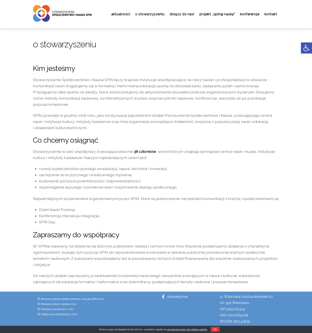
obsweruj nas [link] (177, 297)
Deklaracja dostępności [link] (55, 314)
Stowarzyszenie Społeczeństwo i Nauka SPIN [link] (69, 299)
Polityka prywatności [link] (54, 309)
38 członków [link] (145, 151)
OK (215, 329)
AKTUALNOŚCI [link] (120, 14)
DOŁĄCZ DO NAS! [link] (182, 14)
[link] (306, 47)
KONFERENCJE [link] (250, 14)
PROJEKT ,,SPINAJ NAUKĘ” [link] (217, 14)
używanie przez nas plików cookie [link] (187, 329)
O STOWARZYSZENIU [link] (149, 14)
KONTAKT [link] (270, 14)
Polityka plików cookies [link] (55, 304)
